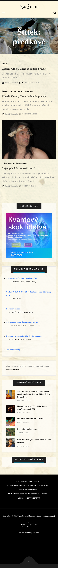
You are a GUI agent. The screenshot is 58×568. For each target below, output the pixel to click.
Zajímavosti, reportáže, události (23, 494)
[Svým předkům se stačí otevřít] (29, 139)
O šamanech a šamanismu (14, 163)
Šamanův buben (13, 309)
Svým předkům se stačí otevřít (19, 168)
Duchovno (44, 486)
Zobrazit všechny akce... (16, 350)
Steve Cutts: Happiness (28, 429)
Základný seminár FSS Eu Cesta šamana (23, 336)
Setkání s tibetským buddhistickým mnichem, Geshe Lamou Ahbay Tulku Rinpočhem (33, 394)
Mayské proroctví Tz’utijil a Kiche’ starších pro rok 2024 (32, 407)
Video (5, 64)
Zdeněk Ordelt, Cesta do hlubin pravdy (24, 68)
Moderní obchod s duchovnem (30, 418)
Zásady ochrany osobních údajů (42, 516)
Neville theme (24, 532)
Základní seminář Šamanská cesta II (22, 322)
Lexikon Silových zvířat (29, 498)
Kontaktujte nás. (13, 370)
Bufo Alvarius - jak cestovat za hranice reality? (34, 441)
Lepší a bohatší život (27, 490)
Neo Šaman (29, 7)
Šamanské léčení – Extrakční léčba (21, 278)
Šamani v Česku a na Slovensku (17, 91)
